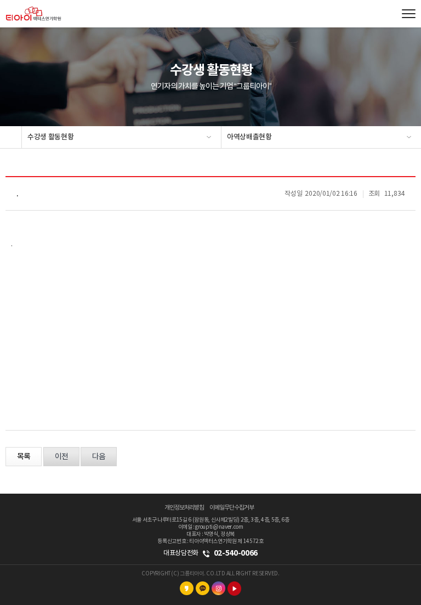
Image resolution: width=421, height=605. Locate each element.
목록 (23, 457)
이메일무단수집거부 (231, 507)
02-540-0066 (236, 553)
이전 (61, 457)
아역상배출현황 (249, 137)
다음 (98, 457)
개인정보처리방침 (184, 507)
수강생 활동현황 (50, 137)
